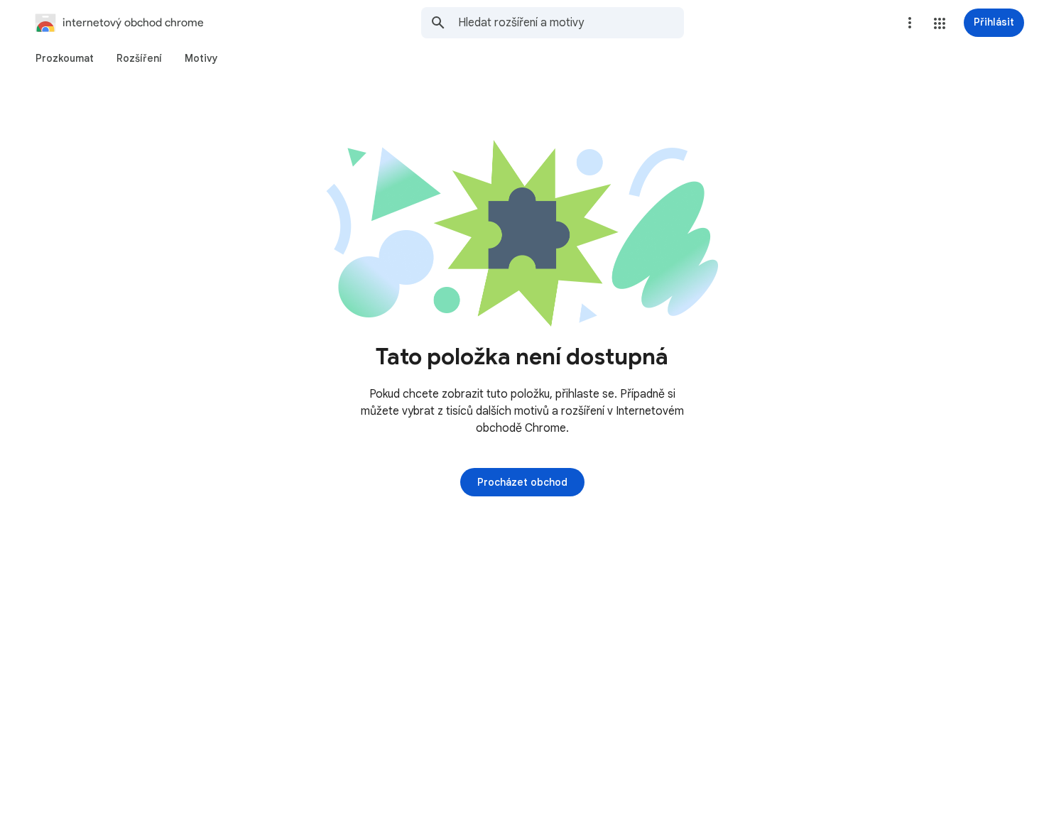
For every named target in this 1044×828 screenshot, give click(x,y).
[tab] (64, 58)
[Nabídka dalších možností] (910, 23)
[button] (939, 23)
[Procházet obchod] (522, 482)
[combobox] (571, 22)
